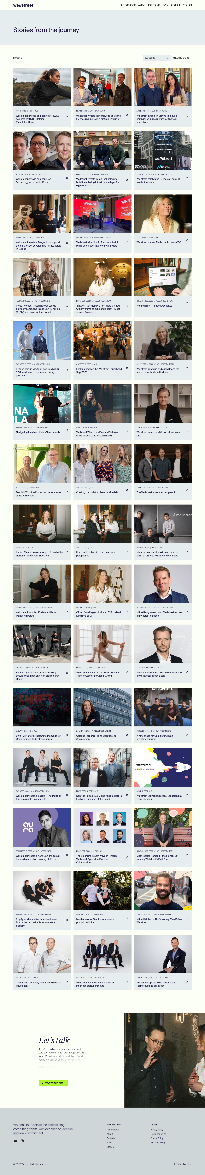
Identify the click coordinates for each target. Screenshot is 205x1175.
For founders (128, 5)
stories (175, 5)
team (165, 5)
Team (109, 1142)
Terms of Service (158, 1134)
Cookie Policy (156, 1138)
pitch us (187, 5)
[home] (23, 5)
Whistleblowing (157, 1142)
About (110, 1134)
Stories (110, 1147)
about (141, 5)
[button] (157, 58)
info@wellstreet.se (183, 1164)
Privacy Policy (156, 1129)
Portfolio (111, 1138)
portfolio (154, 5)
